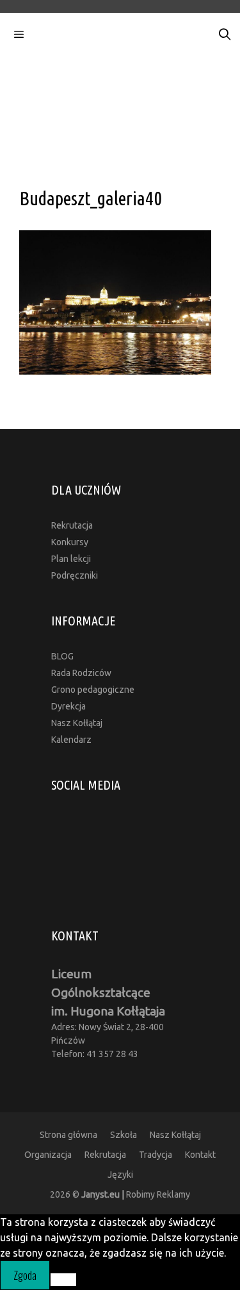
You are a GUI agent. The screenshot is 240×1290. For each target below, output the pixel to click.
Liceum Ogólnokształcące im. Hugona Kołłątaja (108, 992)
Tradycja (155, 1155)
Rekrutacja (72, 525)
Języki (120, 1174)
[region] (120, 104)
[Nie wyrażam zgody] (63, 1280)
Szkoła (123, 1135)
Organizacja (48, 1155)
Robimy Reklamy (135, 1194)
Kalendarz (71, 739)
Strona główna (68, 1135)
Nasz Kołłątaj (76, 723)
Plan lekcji (71, 559)
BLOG (62, 656)
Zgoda (24, 1275)
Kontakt (200, 1155)
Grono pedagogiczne (92, 689)
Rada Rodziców (81, 673)
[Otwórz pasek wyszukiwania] (225, 34)
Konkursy (69, 542)
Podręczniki (74, 575)
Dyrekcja (68, 706)
